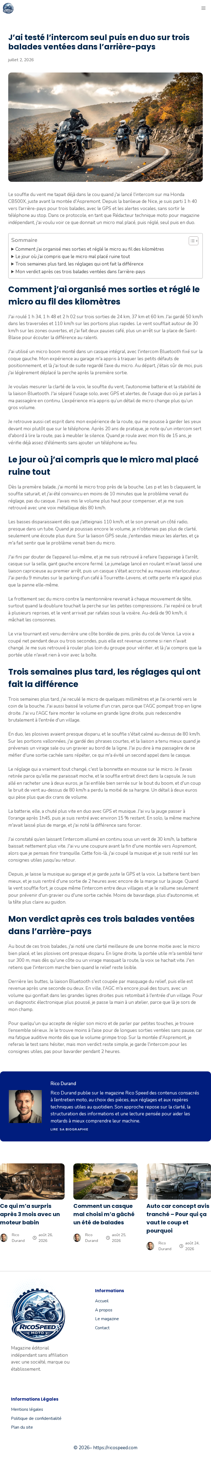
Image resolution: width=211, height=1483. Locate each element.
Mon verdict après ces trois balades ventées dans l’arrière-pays (80, 272)
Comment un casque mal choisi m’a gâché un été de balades (104, 1214)
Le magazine (107, 1319)
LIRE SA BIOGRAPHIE (69, 1129)
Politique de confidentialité (36, 1418)
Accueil (102, 1301)
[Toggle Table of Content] (191, 240)
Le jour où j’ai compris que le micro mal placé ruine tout (72, 256)
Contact (102, 1328)
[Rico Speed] (8, 8)
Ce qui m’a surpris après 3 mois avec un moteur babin (30, 1214)
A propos (103, 1310)
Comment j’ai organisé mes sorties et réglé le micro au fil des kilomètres (89, 249)
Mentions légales (27, 1409)
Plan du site (22, 1427)
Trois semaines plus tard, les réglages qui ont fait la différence (79, 264)
